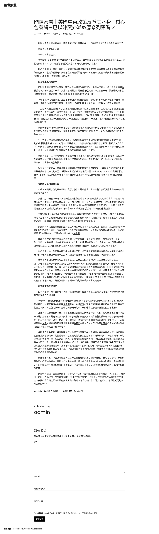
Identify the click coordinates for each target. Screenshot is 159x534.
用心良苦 (68, 34)
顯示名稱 (38, 476)
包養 (107, 43)
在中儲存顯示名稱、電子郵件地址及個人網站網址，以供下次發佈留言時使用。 (67, 513)
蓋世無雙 (10, 5)
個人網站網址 (39, 501)
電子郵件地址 (39, 489)
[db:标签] (80, 34)
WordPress (37, 528)
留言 (36, 442)
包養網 (50, 43)
